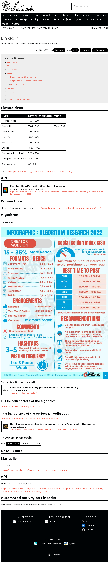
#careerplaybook (41, 15)
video (5, 23)
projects (66, 19)
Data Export (11, 88)
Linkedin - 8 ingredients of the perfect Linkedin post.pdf (30, 418)
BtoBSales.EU (24, 521)
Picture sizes (12, 62)
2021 (29, 28)
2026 (55, 28)
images (85, 50)
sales (100, 19)
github (75, 15)
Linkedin (9, 38)
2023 (39, 28)
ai (3, 15)
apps (16, 15)
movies (45, 19)
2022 (34, 28)
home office (100, 15)
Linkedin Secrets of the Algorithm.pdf (20, 406)
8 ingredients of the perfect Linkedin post (26, 81)
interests (7, 19)
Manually (10, 92)
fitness (65, 15)
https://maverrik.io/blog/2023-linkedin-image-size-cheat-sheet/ (39, 171)
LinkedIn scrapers (31, 443)
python (78, 19)
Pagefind (56, 544)
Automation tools (17, 84)
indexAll (52, 521)
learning (34, 19)
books (26, 15)
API (75, 50)
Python (71, 544)
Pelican (41, 544)
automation (100, 50)
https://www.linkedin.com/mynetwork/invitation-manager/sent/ (68, 208)
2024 (45, 28)
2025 (50, 28)
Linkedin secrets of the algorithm (23, 77)
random (89, 19)
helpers (86, 15)
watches (16, 23)
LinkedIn (90, 525)
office (56, 19)
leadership (21, 19)
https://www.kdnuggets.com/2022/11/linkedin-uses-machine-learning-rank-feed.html (43, 430)
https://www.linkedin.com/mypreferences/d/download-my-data (34, 470)
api (9, 15)
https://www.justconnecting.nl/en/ (23, 393)
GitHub (89, 530)
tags (17, 28)
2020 (23, 28)
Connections (12, 70)
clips (56, 15)
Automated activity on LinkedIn (19, 99)
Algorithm (11, 73)
